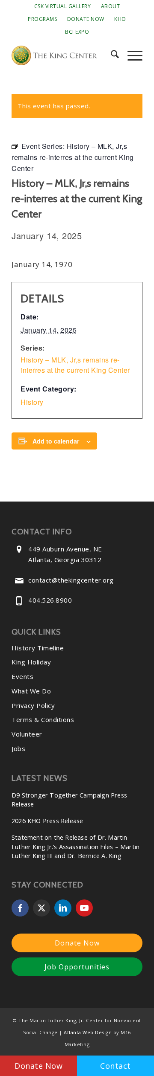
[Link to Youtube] (84, 907)
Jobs (18, 748)
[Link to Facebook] (20, 907)
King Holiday (31, 662)
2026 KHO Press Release (47, 821)
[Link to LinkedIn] (62, 907)
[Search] (110, 55)
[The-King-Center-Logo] (64, 55)
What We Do (31, 691)
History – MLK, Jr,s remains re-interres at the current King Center (75, 365)
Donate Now (85, 19)
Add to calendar (56, 441)
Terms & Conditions (43, 719)
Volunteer (27, 734)
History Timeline (38, 648)
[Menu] (130, 55)
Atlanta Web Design (88, 1032)
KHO (120, 19)
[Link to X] (41, 907)
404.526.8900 (50, 600)
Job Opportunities (77, 967)
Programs (42, 19)
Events (22, 676)
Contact (115, 1066)
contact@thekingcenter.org (71, 580)
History (32, 402)
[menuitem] (62, 6)
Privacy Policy (33, 705)
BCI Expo (77, 31)
